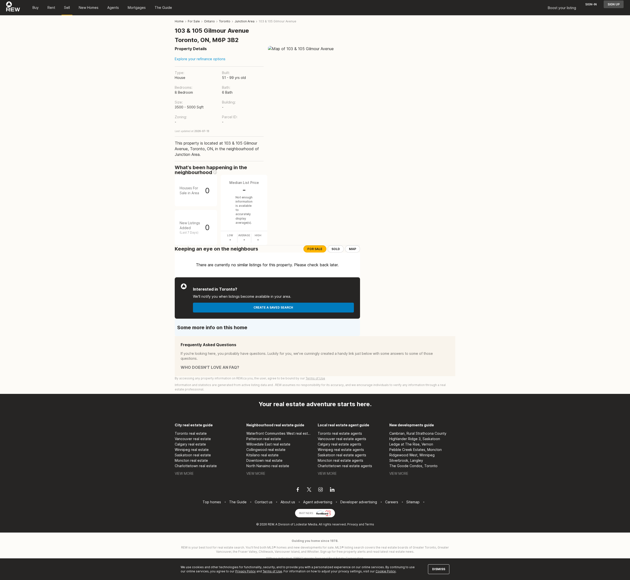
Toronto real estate (191, 433)
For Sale (314, 249)
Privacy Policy (245, 571)
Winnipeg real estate (192, 449)
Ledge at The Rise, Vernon (411, 444)
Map (352, 249)
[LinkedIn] (332, 490)
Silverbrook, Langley (406, 460)
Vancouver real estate (193, 439)
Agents (113, 7)
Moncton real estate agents (340, 460)
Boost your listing (562, 8)
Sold (335, 249)
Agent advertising (317, 502)
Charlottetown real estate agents (345, 466)
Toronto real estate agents (340, 433)
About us (288, 502)
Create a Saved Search (273, 307)
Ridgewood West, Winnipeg (412, 455)
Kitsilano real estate (262, 455)
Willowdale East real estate (268, 444)
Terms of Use (315, 378)
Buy (35, 7)
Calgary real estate (190, 444)
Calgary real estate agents (339, 444)
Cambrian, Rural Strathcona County (417, 433)
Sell (67, 7)
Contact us (263, 502)
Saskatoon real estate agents (342, 455)
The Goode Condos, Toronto (413, 466)
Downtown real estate (264, 460)
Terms (369, 524)
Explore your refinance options (200, 59)
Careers (391, 502)
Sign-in (591, 4)
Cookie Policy (386, 571)
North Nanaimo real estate (267, 466)
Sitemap (413, 502)
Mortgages (137, 7)
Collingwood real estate (265, 449)
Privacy (352, 524)
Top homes (212, 502)
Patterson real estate (263, 439)
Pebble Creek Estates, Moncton (415, 449)
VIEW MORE (184, 473)
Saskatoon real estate (193, 455)
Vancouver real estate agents (342, 439)
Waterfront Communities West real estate (279, 433)
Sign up (614, 4)
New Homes (88, 7)
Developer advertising (358, 502)
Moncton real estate (191, 460)
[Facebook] (298, 490)
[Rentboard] (323, 513)
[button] (215, 172)
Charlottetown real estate (196, 466)
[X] (309, 490)
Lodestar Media (305, 524)
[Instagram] (320, 490)
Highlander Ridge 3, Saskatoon (414, 439)
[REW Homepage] (13, 7)
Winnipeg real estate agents (341, 449)
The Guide (163, 7)
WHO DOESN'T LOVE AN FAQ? (210, 367)
